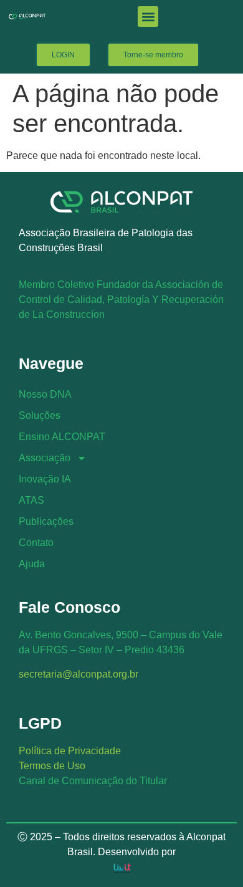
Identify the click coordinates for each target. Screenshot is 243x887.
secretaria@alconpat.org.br (78, 674)
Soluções (39, 415)
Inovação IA (45, 479)
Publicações (46, 521)
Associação (44, 458)
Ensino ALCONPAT (62, 436)
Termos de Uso (52, 765)
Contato (36, 542)
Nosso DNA (45, 394)
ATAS (31, 500)
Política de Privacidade (70, 751)
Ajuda (32, 564)
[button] (148, 16)
